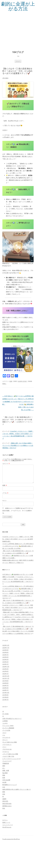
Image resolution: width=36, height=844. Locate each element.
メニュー (18, 61)
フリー (4, 747)
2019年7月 (5, 699)
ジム (3, 735)
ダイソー (5, 740)
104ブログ (18, 52)
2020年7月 (5, 685)
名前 (4, 485)
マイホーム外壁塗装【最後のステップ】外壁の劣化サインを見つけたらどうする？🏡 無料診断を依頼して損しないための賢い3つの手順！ (18, 546)
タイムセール (6, 737)
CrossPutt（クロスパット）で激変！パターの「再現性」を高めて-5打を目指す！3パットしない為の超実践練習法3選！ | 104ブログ (18, 579)
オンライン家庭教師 (8, 728)
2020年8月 (5, 683)
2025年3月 (5, 659)
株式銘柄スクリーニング (9, 785)
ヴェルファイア (7, 761)
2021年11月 (5, 678)
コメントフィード (7, 825)
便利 (3, 766)
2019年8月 (5, 697)
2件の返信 (5, 78)
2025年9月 (5, 650)
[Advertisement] (18, 29)
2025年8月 (5, 652)
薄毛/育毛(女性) (7, 803)
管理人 (4, 384)
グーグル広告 (6, 730)
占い (3, 768)
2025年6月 (5, 657)
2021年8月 (5, 681)
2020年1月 (5, 690)
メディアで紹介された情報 (10, 754)
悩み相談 (5, 773)
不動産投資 (5, 763)
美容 (3, 794)
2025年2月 (5, 662)
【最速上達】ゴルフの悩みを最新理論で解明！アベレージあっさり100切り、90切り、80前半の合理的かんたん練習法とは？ (18, 614)
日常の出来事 (6, 780)
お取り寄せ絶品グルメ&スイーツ (12, 718)
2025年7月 (5, 655)
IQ (3, 716)
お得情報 (5, 721)
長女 (3, 808)
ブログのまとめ (7, 749)
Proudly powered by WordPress (11, 839)
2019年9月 (5, 695)
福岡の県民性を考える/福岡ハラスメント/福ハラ (16, 789)
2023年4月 (5, 669)
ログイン (5, 820)
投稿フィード (6, 822)
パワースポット (7, 744)
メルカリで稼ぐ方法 (8, 756)
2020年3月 (5, 688)
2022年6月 (5, 671)
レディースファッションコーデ (11, 759)
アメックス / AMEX (8, 725)
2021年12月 (5, 676)
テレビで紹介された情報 (9, 742)
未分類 (4, 782)
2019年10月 (5, 692)
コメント (6, 463)
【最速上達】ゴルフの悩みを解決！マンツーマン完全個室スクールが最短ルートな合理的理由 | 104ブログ (17, 445)
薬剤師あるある (7, 806)
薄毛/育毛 (5, 801)
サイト (4, 500)
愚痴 (3, 775)
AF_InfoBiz (5, 714)
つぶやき (5, 723)
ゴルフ (4, 733)
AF (3, 711)
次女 (3, 787)
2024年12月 (5, 666)
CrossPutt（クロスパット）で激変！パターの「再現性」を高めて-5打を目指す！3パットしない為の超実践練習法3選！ (17, 539)
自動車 (4, 799)
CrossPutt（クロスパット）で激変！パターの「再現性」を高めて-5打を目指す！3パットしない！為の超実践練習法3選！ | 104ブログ (17, 607)
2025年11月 (5, 648)
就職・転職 (5, 770)
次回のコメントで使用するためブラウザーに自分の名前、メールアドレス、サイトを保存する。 (17, 510)
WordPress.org (6, 827)
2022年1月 (5, 674)
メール (5, 493)
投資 (11, 381)
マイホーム (5, 751)
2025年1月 (5, 664)
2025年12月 (5, 645)
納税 (3, 792)
